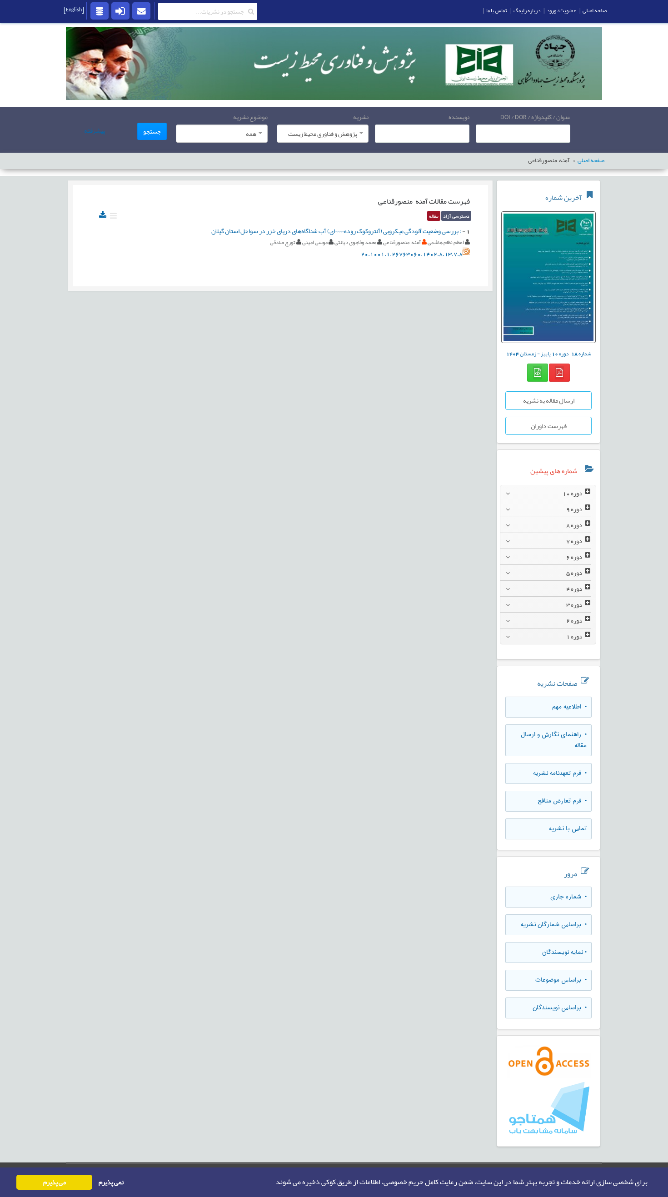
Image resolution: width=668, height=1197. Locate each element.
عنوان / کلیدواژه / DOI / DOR (535, 116)
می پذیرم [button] (54, 1182)
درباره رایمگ (526, 10)
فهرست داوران (549, 425)
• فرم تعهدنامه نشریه (560, 773)
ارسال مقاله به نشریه (548, 400)
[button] (273, 1182)
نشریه (361, 116)
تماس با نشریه (568, 829)
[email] (141, 10)
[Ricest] (99, 10)
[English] (74, 9)
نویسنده (459, 116)
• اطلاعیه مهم (569, 707)
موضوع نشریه (250, 116)
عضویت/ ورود (561, 10)
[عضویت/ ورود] (120, 10)
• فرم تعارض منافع (562, 801)
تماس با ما (496, 10)
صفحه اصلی (595, 10)
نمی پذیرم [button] (111, 1182)
